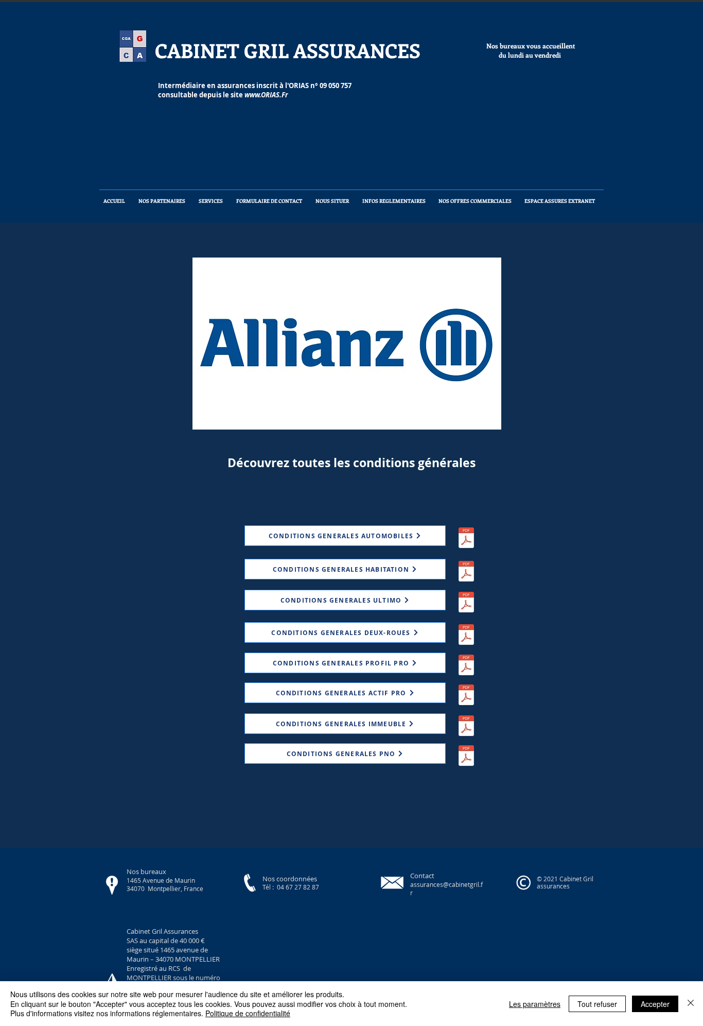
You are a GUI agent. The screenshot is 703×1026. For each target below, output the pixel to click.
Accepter (655, 1004)
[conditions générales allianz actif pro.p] (466, 695)
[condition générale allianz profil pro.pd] (466, 666)
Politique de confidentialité (247, 1013)
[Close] (690, 1003)
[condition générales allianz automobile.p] (466, 538)
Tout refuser (597, 1004)
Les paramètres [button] (534, 1004)
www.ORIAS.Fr (266, 94)
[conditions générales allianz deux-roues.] (466, 635)
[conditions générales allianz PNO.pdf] (466, 756)
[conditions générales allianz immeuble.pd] (466, 726)
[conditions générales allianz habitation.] (466, 572)
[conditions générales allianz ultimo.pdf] (466, 603)
